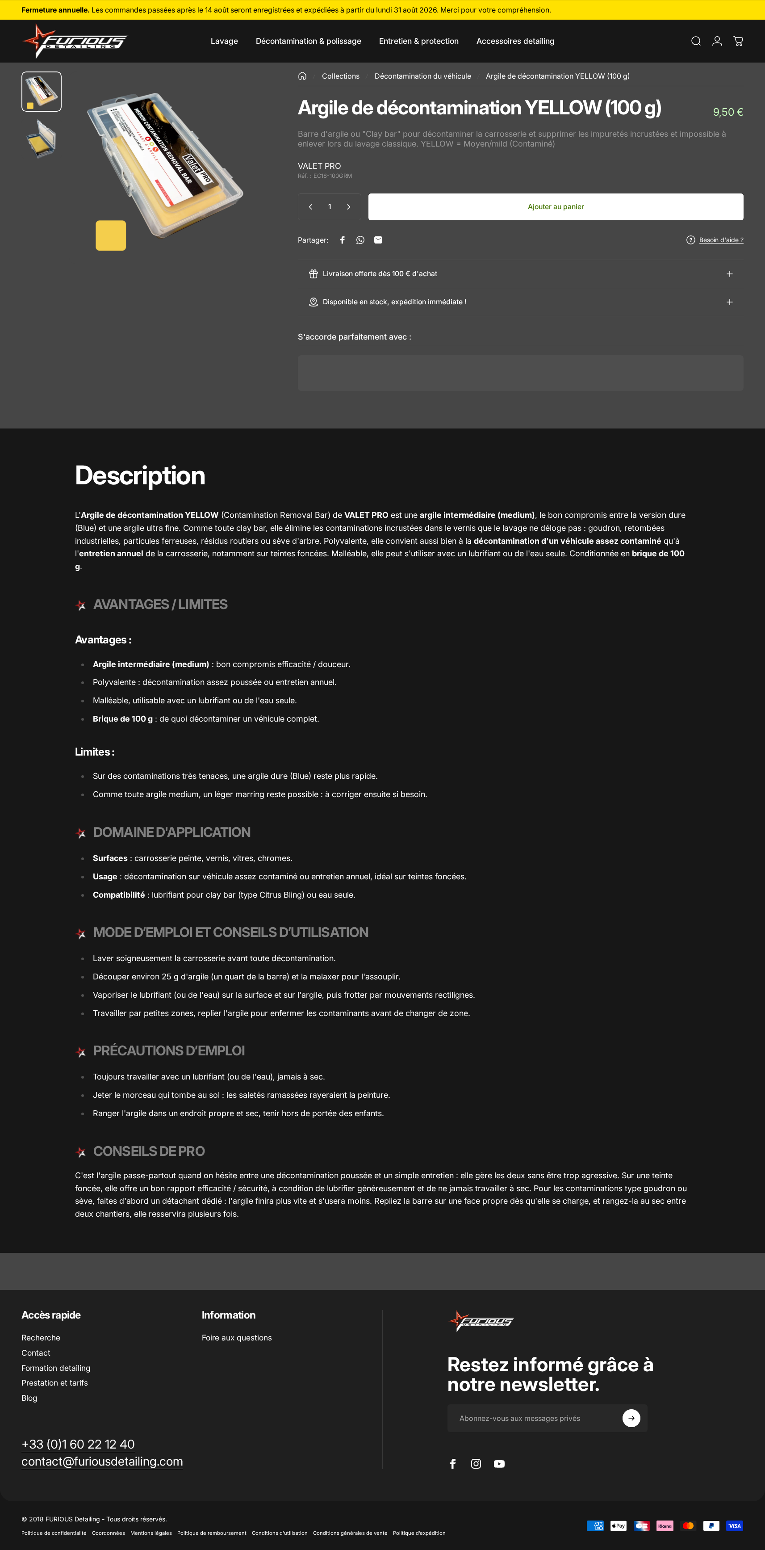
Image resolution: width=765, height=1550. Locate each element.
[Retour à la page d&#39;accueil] (302, 75)
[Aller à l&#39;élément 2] (41, 139)
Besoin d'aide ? (721, 240)
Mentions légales (151, 1533)
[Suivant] (238, 187)
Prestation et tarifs (54, 1382)
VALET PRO (319, 166)
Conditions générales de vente (350, 1533)
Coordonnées (108, 1533)
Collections (341, 75)
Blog (29, 1398)
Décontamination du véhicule (423, 75)
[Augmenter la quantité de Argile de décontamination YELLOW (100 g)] (350, 207)
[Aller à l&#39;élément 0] (41, 91)
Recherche (40, 1337)
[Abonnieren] (631, 1418)
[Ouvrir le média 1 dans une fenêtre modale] (165, 167)
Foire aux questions (237, 1337)
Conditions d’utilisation (280, 1533)
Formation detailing (56, 1368)
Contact (35, 1352)
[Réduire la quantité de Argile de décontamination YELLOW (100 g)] (308, 207)
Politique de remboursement (212, 1533)
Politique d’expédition (419, 1533)
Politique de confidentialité (54, 1533)
